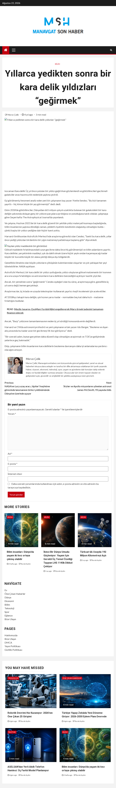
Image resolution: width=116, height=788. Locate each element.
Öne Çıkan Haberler (15, 593)
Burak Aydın (26, 564)
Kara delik (19, 191)
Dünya (8, 597)
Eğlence (9, 615)
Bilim (57, 64)
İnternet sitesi (15, 473)
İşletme (12, 732)
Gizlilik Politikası (13, 649)
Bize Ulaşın (10, 619)
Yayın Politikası (12, 646)
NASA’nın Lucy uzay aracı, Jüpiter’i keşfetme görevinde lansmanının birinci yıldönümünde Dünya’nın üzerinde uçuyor (27, 388)
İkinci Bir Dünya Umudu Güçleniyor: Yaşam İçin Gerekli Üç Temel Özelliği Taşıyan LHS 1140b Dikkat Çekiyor (58, 559)
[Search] (111, 50)
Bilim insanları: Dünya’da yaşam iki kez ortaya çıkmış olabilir (20, 555)
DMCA (8, 642)
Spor (7, 611)
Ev (6, 590)
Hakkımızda (11, 635)
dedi (58, 204)
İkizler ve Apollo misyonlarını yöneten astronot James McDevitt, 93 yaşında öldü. (87, 386)
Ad (10, 453)
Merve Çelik (13, 114)
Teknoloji (9, 608)
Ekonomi (9, 601)
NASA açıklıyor (27, 266)
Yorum (12, 413)
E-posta (12, 463)
